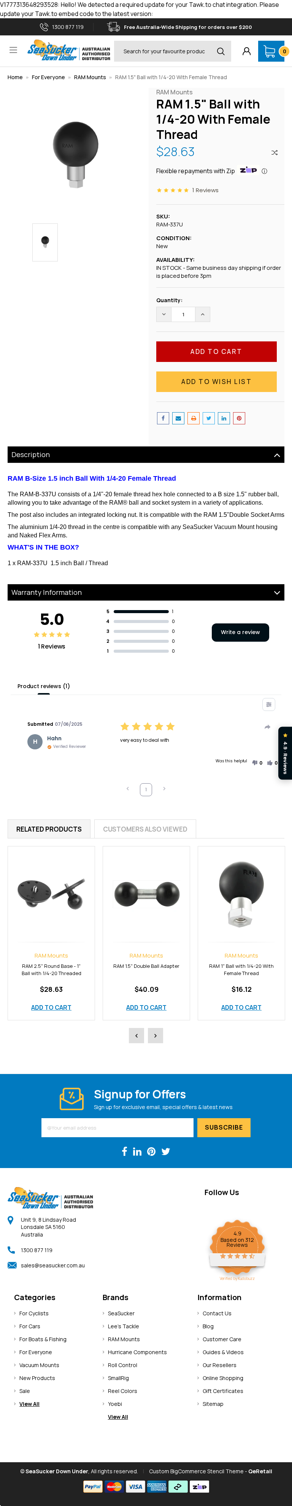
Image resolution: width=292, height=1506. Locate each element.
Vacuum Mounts (39, 1365)
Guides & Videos (223, 1352)
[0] (269, 51)
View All (29, 1403)
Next (155, 1035)
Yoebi (115, 1403)
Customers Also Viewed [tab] (145, 829)
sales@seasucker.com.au (53, 1265)
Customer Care (222, 1339)
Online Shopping (223, 1378)
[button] (257, 763)
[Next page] (164, 789)
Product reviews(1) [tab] (43, 686)
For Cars (29, 1326)
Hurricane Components (137, 1352)
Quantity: (169, 300)
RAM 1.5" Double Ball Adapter (146, 966)
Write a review (240, 632)
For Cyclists (34, 1313)
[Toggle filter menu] (268, 704)
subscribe (224, 1127)
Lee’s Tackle (123, 1326)
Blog (208, 1326)
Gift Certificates (223, 1390)
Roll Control (122, 1365)
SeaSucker (121, 1313)
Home (15, 77)
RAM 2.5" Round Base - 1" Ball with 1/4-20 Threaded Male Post (51, 973)
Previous (136, 1035)
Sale (24, 1390)
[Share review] (267, 726)
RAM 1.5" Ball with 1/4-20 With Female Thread (171, 77)
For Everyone (48, 77)
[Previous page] (127, 789)
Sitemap (213, 1403)
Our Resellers (219, 1365)
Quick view (51, 886)
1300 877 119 (36, 1250)
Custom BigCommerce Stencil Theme (196, 1471)
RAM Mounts (90, 77)
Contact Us (217, 1313)
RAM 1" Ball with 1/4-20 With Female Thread (241, 970)
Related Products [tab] (49, 829)
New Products (37, 1378)
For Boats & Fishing (43, 1339)
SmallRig (118, 1378)
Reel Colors (122, 1390)
